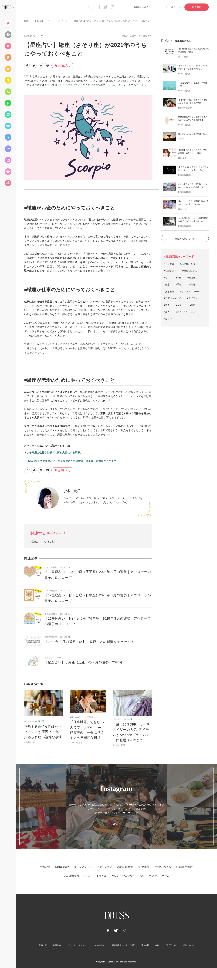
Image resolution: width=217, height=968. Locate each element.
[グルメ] (8, 126)
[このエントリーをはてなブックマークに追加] (40, 65)
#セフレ (180, 305)
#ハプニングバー (188, 264)
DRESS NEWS (119, 745)
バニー (181, 139)
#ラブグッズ (193, 298)
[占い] (8, 160)
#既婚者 (191, 277)
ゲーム (166, 875)
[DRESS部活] (8, 34)
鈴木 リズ (182, 209)
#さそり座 (49, 541)
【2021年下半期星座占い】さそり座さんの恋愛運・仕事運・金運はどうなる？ (71, 461)
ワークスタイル (162, 866)
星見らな (48, 658)
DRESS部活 (141, 7)
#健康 (167, 284)
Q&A (157, 945)
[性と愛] (8, 171)
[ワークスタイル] (8, 91)
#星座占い (36, 541)
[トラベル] (8, 137)
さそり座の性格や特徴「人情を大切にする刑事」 (55, 452)
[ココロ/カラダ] (8, 114)
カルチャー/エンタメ (123, 875)
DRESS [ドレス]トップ (37, 21)
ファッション (104, 866)
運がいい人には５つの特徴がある (192, 134)
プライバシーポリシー (76, 945)
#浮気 (192, 305)
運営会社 (145, 945)
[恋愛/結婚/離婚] (8, 69)
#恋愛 (167, 305)
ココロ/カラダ (71, 875)
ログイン (175, 7)
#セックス (169, 264)
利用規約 (57, 945)
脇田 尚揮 (182, 158)
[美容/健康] (8, 80)
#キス (167, 277)
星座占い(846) (129, 36)
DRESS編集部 (50, 567)
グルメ (88, 875)
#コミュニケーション (186, 312)
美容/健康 (143, 866)
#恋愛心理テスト (190, 270)
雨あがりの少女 (185, 108)
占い (60, 21)
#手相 (178, 284)
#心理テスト (170, 270)
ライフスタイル (91, 717)
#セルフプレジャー (189, 291)
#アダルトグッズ (172, 298)
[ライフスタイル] (8, 46)
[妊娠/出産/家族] (8, 103)
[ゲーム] (8, 183)
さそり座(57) (145, 36)
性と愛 (41, 721)
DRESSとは (171, 945)
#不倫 (178, 277)
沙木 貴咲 (72, 491)
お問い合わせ (188, 945)
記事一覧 (43, 945)
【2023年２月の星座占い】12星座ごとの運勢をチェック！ (89, 642)
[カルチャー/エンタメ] (8, 148)
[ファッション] (8, 57)
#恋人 (167, 312)
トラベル (101, 875)
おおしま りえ (30, 742)
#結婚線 (191, 284)
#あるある (169, 291)
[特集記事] (8, 23)
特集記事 (45, 866)
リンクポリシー (99, 945)
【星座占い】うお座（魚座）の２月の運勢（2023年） (85, 662)
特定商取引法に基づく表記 (123, 945)
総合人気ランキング (185, 238)
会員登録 (197, 7)
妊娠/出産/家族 (184, 866)
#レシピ (168, 319)
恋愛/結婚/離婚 (125, 866)
